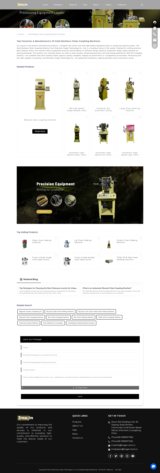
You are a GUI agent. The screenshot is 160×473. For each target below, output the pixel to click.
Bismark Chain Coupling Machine (31, 317)
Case (74, 430)
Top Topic (118, 470)
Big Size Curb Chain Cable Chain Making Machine (96, 311)
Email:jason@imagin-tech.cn (124, 449)
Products (76, 422)
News (75, 434)
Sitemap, (94, 470)
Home (21, 34)
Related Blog (30, 279)
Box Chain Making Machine (83, 317)
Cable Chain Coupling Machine (109, 317)
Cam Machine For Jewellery (53, 323)
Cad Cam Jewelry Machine (28, 323)
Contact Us (77, 438)
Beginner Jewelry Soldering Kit (30, 311)
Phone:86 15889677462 (122, 441)
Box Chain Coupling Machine (58, 317)
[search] (142, 4)
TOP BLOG (102, 470)
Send (80, 396)
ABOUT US (77, 426)
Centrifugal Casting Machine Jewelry (81, 323)
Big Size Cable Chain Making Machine (60, 311)
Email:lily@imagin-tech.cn (123, 445)
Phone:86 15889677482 (122, 437)
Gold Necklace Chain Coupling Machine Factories (46, 34)
